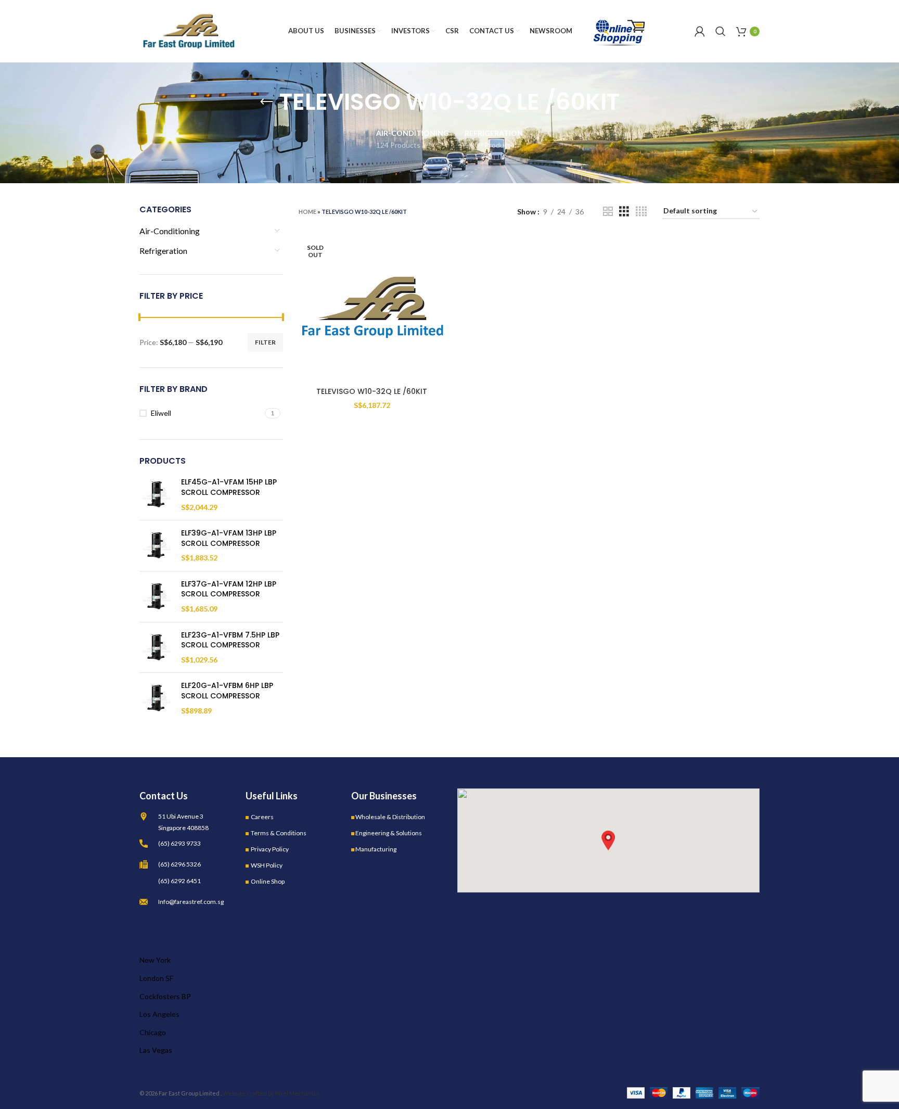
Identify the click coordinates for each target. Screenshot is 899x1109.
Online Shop (268, 881)
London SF (156, 978)
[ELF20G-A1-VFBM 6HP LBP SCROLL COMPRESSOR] (156, 698)
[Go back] (266, 102)
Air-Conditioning (169, 231)
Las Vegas (155, 1050)
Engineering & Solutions (388, 833)
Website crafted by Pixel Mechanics (271, 1093)
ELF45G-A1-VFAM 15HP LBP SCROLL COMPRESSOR (229, 487)
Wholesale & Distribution (390, 817)
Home (307, 211)
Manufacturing (375, 849)
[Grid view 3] (624, 211)
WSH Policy (266, 865)
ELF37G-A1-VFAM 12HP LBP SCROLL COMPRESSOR (228, 589)
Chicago (152, 1032)
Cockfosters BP (165, 996)
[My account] (699, 31)
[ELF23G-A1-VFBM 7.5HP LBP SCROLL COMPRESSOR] (156, 647)
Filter (265, 342)
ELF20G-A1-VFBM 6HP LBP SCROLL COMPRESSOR (227, 691)
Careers (262, 817)
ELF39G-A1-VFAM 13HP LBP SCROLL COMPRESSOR (228, 538)
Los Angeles (159, 1014)
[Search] (720, 31)
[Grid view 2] (608, 211)
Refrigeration (163, 251)
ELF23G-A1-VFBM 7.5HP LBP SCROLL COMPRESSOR (230, 640)
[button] (608, 840)
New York (155, 959)
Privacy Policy (270, 849)
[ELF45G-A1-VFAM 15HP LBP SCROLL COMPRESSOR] (156, 494)
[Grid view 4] (641, 211)
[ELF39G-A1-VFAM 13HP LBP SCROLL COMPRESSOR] (156, 545)
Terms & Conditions (278, 833)
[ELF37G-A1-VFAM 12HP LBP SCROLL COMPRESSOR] (156, 596)
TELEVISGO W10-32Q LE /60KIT (371, 391)
